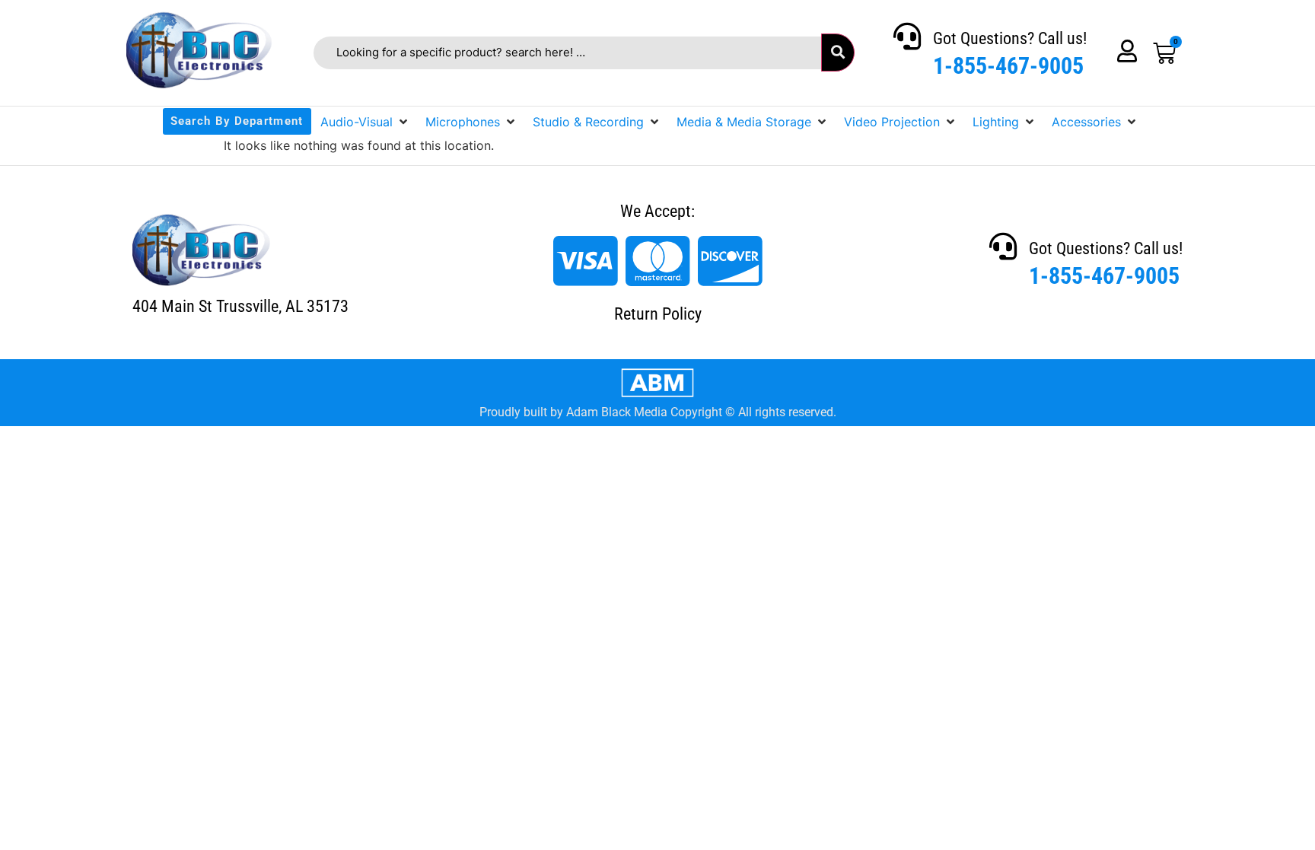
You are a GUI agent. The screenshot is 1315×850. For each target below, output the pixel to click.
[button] (365, 122)
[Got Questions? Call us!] (907, 36)
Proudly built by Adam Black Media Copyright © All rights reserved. (657, 412)
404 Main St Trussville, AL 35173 (240, 306)
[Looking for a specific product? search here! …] (567, 53)
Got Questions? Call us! (1010, 38)
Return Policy (658, 313)
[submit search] (838, 52)
